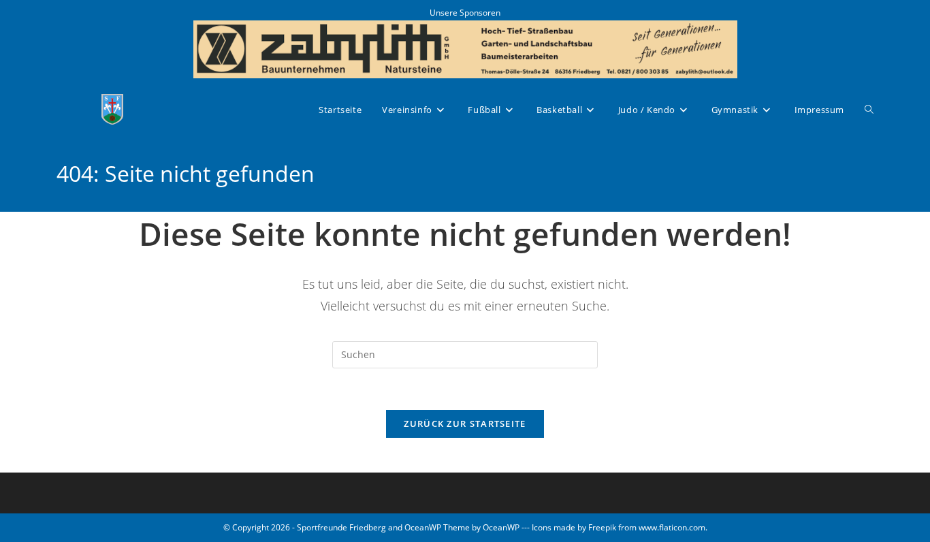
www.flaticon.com (672, 527)
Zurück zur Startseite (465, 423)
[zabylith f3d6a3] (465, 48)
